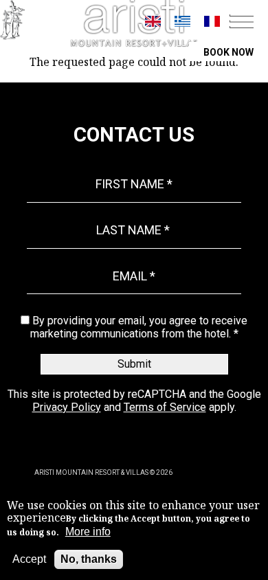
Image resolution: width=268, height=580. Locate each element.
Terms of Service (165, 407)
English (153, 21)
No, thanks (88, 559)
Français (212, 21)
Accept (29, 559)
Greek (182, 21)
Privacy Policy (66, 407)
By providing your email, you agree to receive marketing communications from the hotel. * (139, 326)
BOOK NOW (228, 52)
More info (88, 531)
